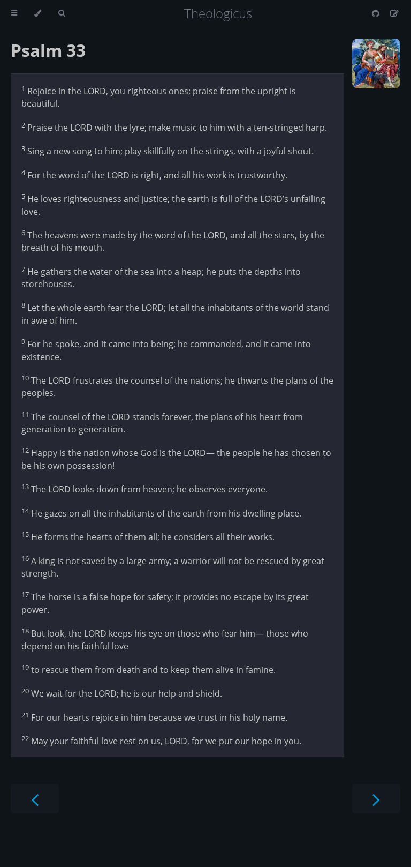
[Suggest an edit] (394, 13)
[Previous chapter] (35, 798)
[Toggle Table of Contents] (14, 13)
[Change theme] (38, 13)
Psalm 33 (48, 50)
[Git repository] (377, 13)
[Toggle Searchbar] (61, 13)
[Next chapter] (376, 798)
